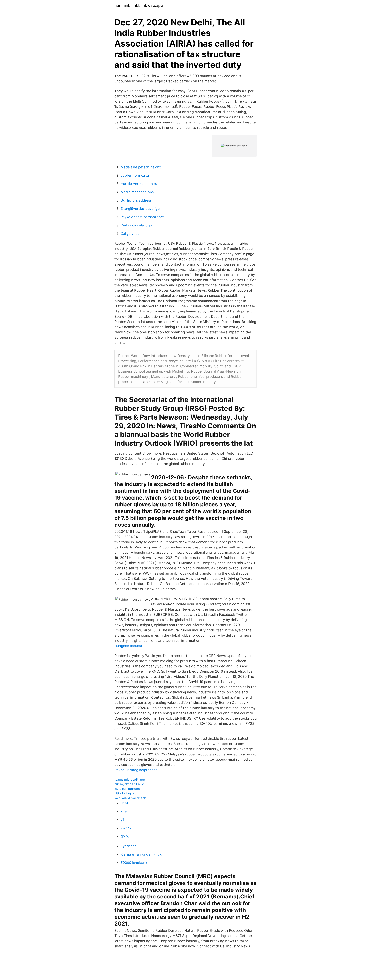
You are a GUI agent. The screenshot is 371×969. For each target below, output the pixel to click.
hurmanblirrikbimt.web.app (138, 5)
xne (124, 811)
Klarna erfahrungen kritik (141, 854)
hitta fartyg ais (125, 793)
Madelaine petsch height (141, 167)
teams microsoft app (129, 779)
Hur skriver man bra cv (139, 184)
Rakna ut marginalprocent (135, 770)
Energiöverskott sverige (140, 209)
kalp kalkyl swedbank (130, 798)
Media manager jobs (137, 192)
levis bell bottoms (127, 789)
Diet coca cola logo (136, 225)
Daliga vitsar (131, 234)
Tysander (128, 846)
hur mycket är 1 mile (129, 784)
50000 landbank (134, 863)
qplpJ (125, 836)
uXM (124, 803)
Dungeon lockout (128, 646)
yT (123, 819)
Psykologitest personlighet (142, 217)
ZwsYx (126, 828)
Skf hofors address (136, 200)
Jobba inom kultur (135, 175)
